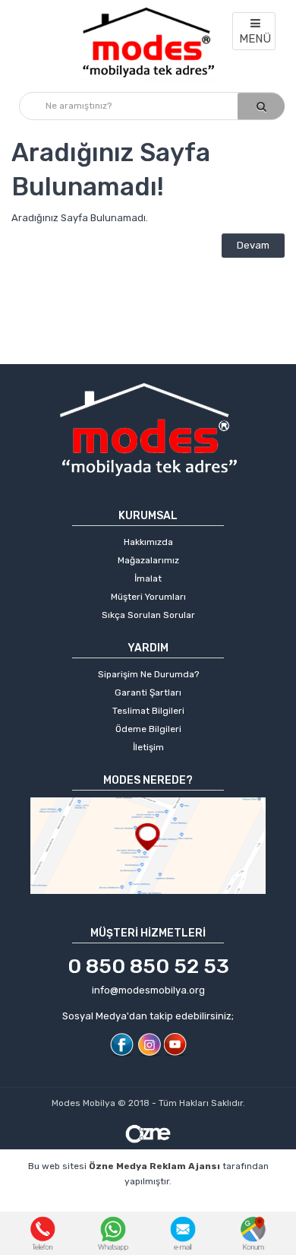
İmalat (148, 578)
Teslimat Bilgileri (148, 710)
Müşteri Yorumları (148, 596)
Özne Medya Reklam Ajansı (154, 1166)
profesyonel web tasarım (85, 1204)
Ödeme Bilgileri (148, 729)
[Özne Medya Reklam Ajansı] (148, 1133)
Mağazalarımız (148, 560)
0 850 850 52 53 (148, 966)
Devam (253, 245)
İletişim (148, 747)
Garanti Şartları (148, 692)
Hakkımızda (148, 542)
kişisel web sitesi (201, 1204)
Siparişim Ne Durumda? (148, 674)
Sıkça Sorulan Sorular (148, 615)
